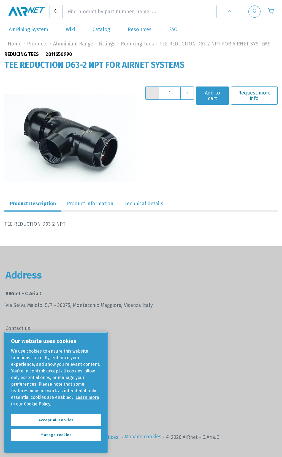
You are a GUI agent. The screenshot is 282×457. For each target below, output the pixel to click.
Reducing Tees (137, 44)
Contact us (18, 328)
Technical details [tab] (143, 204)
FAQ (173, 29)
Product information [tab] (90, 204)
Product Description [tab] (33, 204)
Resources (139, 29)
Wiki (70, 29)
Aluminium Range (73, 44)
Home (14, 44)
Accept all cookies (56, 420)
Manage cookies (143, 437)
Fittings (107, 44)
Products (37, 44)
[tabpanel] (141, 224)
